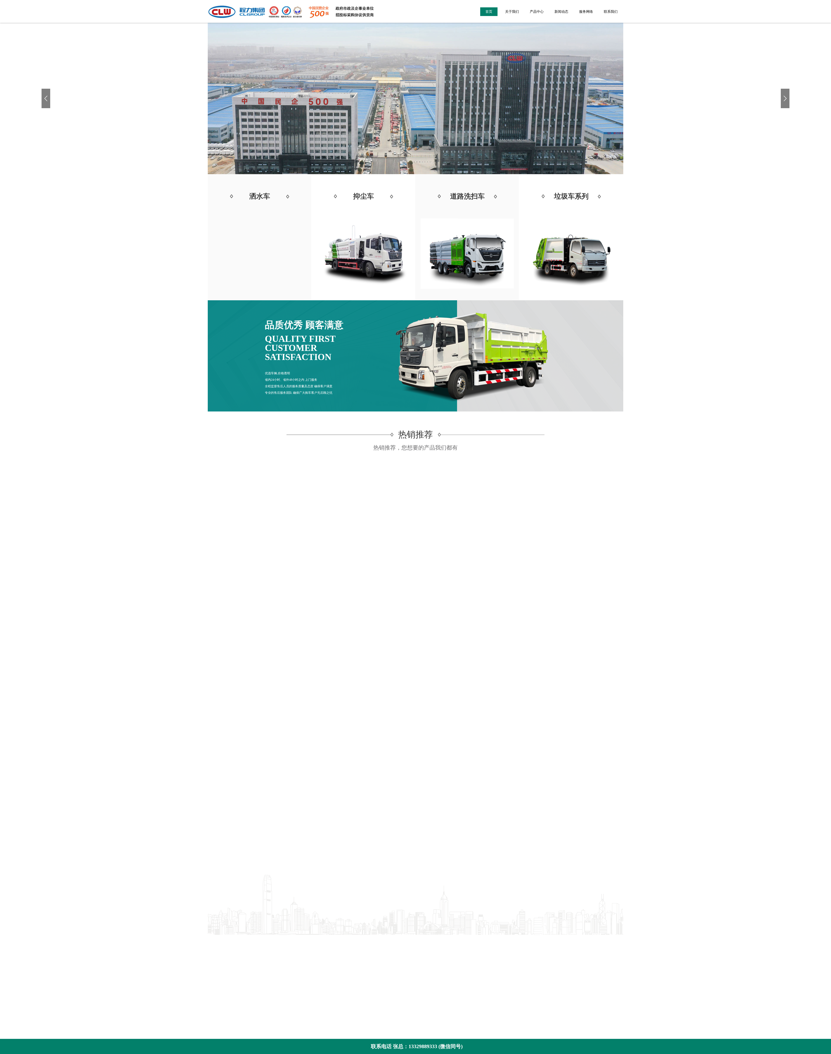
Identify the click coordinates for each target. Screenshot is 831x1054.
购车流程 (215, 986)
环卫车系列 (294, 940)
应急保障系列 (296, 953)
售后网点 (215, 992)
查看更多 (415, 780)
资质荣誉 (215, 947)
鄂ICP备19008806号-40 (474, 967)
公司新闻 (371, 940)
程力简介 (215, 940)
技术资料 (371, 953)
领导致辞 (215, 960)
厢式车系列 (294, 960)
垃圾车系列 (294, 947)
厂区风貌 (215, 953)
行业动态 (371, 947)
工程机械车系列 (298, 966)
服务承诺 (215, 979)
